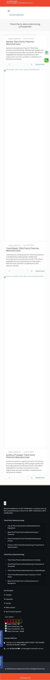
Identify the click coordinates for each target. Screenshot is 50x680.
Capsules (9, 599)
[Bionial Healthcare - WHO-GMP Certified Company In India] (25, 13)
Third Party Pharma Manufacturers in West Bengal (26, 570)
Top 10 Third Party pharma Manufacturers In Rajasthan (24, 527)
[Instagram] (26, 5)
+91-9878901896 (12, 649)
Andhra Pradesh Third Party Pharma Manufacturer (20, 456)
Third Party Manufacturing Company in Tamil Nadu (24, 576)
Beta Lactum (10, 607)
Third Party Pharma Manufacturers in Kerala (24, 560)
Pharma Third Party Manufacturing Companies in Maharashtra (26, 546)
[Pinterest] (23, 5)
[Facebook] (20, 5)
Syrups (8, 603)
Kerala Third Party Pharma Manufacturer (20, 42)
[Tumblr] (29, 5)
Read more (40, 64)
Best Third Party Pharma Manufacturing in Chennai (23, 533)
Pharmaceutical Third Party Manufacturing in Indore (24, 539)
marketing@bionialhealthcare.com (19, 3)
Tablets (9, 595)
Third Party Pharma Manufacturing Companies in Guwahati (26, 565)
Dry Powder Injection (13, 612)
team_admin (14, 38)
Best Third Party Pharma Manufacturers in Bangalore (23, 582)
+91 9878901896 (12, 1)
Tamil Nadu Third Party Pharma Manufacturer (22, 249)
